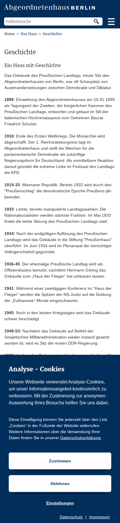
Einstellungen (60, 503)
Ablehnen (60, 483)
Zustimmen (60, 461)
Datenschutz (71, 517)
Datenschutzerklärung (80, 437)
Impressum (99, 517)
